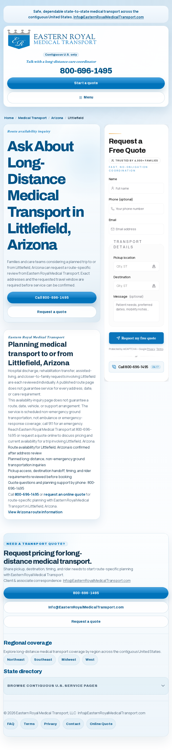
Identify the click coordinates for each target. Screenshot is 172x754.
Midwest (69, 659)
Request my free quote (138, 338)
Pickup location (124, 257)
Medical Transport (32, 118)
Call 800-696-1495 (52, 297)
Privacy (151, 349)
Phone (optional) (121, 199)
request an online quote (64, 494)
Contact (73, 724)
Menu (88, 97)
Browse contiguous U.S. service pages (52, 685)
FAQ (10, 724)
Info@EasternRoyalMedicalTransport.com (108, 17)
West (90, 659)
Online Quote (101, 724)
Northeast (16, 659)
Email (112, 220)
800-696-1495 (86, 70)
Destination (122, 277)
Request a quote (51, 312)
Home (8, 118)
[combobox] (136, 266)
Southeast (43, 659)
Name (113, 179)
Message (129, 296)
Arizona (57, 118)
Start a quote (86, 83)
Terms (159, 349)
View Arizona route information (35, 512)
